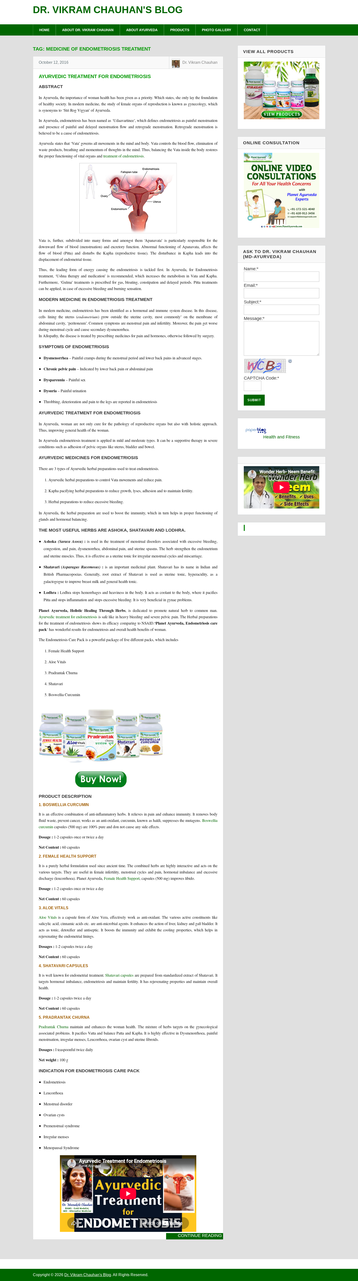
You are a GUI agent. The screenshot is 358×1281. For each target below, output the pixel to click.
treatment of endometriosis (123, 155)
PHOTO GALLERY (216, 30)
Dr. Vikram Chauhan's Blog (108, 9)
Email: (251, 285)
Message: (254, 318)
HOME (44, 30)
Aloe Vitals (48, 917)
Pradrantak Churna (53, 1026)
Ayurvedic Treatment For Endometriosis (95, 76)
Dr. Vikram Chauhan (199, 62)
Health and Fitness (281, 437)
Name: (251, 268)
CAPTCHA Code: (261, 378)
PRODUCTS (179, 30)
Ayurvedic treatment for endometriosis (68, 616)
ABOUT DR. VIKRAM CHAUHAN (87, 30)
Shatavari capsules (119, 975)
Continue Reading (200, 1235)
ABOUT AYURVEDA (142, 30)
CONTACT (252, 30)
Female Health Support (122, 878)
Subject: (252, 302)
